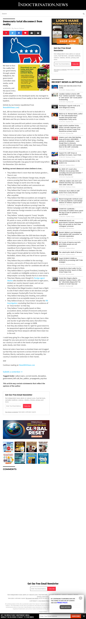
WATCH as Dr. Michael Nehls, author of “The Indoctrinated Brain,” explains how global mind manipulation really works (71, 116)
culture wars (20, 376)
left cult (16, 378)
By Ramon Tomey (70, 157)
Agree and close (65, 607)
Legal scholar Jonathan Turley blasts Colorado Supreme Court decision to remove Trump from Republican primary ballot (69, 128)
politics (26, 378)
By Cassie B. (70, 205)
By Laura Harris (70, 149)
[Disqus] (26, 498)
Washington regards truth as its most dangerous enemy (69, 107)
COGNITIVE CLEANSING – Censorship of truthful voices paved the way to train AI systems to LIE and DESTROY (71, 211)
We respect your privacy (32, 598)
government (7, 378)
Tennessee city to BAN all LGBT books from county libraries (69, 192)
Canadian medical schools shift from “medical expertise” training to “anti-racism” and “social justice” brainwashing (71, 97)
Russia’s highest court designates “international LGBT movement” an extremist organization (70, 234)
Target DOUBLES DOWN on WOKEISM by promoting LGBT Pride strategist (71, 260)
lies (21, 378)
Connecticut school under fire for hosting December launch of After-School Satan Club (70, 270)
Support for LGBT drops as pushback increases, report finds (70, 154)
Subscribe (76, 616)
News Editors (19, 28)
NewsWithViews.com (11, 108)
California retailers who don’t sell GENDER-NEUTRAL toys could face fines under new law (70, 183)
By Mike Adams (70, 216)
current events (31, 376)
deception (42, 376)
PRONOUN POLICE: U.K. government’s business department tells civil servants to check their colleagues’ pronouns (71, 223)
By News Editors (70, 90)
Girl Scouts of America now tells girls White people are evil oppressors (70, 244)
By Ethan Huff (70, 102)
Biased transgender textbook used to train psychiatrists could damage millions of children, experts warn (71, 201)
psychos (43, 378)
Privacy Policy (43, 611)
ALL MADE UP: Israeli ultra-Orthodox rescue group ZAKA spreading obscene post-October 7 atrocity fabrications (71, 172)
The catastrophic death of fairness (70, 252)
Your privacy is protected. (11, 412)
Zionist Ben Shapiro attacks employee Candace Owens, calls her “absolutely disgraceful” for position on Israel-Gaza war (70, 281)
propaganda (35, 378)
